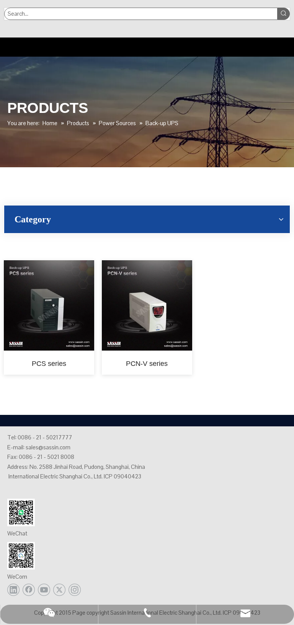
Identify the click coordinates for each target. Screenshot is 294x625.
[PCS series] (49, 305)
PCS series (49, 363)
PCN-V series (147, 363)
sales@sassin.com (48, 447)
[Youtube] (44, 590)
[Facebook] (29, 590)
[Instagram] (75, 590)
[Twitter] (59, 590)
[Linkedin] (13, 590)
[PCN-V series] (147, 305)
